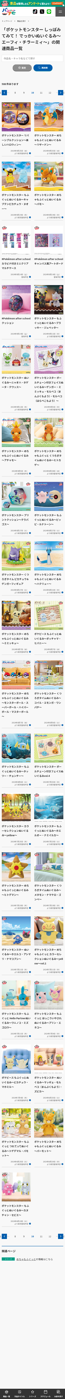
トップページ (7, 21)
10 (32, 92)
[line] (49, 12)
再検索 (44, 67)
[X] (35, 12)
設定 (24, 67)
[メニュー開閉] (60, 12)
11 (41, 92)
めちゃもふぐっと (26, 1259)
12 (50, 92)
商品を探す (21, 21)
